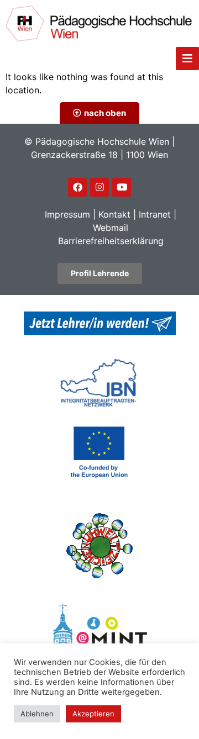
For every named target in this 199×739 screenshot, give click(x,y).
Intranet (155, 214)
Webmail (110, 227)
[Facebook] (77, 187)
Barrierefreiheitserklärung (111, 240)
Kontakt (114, 214)
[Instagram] (99, 187)
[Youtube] (121, 187)
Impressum (67, 214)
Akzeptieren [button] (93, 713)
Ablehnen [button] (37, 713)
